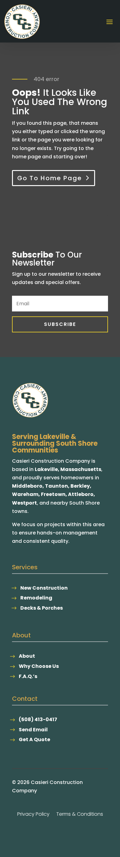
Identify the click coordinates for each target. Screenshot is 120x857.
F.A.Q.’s (28, 676)
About (27, 656)
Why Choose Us (39, 666)
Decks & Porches (41, 607)
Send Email (33, 729)
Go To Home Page (49, 178)
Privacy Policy (33, 815)
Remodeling (36, 597)
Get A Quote (34, 739)
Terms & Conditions (79, 815)
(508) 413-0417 (38, 719)
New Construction (44, 587)
